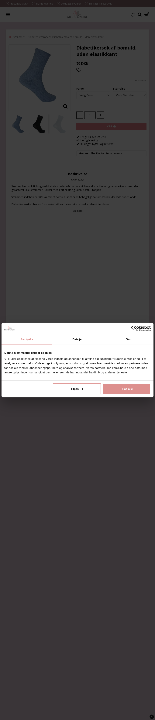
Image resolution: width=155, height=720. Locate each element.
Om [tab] (128, 339)
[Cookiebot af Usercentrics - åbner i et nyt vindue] (134, 328)
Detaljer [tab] (77, 339)
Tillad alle (126, 388)
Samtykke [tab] (26, 339)
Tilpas (75, 388)
